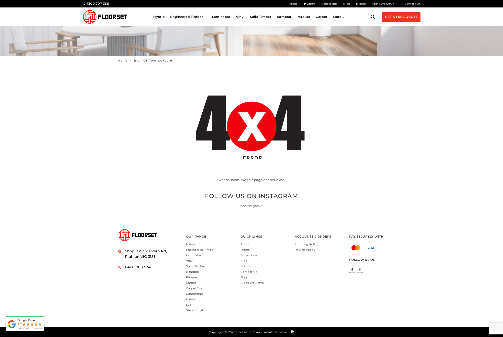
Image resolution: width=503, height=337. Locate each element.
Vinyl (240, 17)
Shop (244, 277)
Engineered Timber (186, 17)
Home (293, 4)
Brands (361, 4)
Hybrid (159, 17)
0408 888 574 (138, 267)
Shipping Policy (307, 244)
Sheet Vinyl (194, 310)
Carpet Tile (194, 288)
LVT (188, 305)
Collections (329, 4)
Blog (346, 4)
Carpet (321, 17)
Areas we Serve (275, 332)
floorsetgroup (251, 206)
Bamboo (284, 17)
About (245, 244)
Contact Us (412, 4)
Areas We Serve (383, 4)
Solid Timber (260, 17)
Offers (311, 4)
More (337, 17)
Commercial (195, 294)
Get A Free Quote (401, 17)
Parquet (303, 17)
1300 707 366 (98, 4)
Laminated (221, 17)
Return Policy (305, 250)
